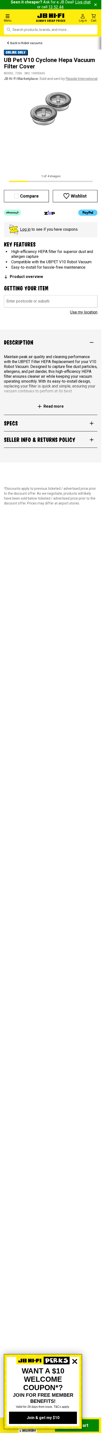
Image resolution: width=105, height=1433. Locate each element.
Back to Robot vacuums (26, 43)
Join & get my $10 (43, 1417)
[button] (17, 18)
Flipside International (81, 79)
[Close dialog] (75, 1378)
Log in (25, 229)
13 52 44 (55, 7)
